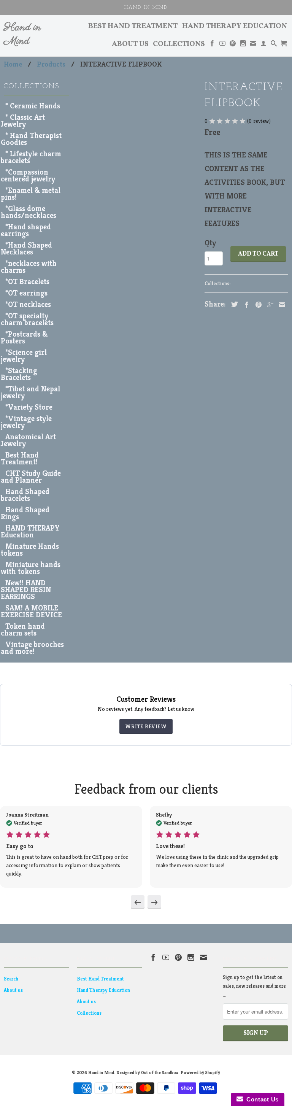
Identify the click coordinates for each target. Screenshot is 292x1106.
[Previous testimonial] (137, 902)
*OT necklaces (28, 304)
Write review (146, 726)
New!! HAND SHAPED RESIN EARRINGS (26, 589)
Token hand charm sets (23, 629)
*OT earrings (26, 293)
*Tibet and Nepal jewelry (30, 392)
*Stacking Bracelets (19, 374)
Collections (179, 45)
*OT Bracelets (27, 281)
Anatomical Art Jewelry (28, 440)
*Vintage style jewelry (26, 422)
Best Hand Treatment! (20, 458)
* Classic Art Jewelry (23, 121)
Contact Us (261, 1099)
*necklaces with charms (29, 267)
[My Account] (263, 44)
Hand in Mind (22, 34)
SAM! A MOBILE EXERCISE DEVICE (31, 611)
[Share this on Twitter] (232, 304)
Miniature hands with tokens (30, 568)
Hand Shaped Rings (25, 513)
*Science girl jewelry (24, 356)
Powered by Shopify (200, 1072)
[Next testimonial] (154, 902)
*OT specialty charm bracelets (27, 319)
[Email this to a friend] (280, 305)
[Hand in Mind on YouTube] (222, 44)
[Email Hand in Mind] (253, 44)
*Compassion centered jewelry (28, 175)
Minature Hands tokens (30, 550)
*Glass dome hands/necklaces (28, 212)
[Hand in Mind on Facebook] (212, 44)
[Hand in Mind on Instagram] (243, 44)
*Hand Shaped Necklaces (26, 248)
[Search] (274, 44)
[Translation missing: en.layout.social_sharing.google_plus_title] (268, 305)
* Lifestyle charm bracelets (31, 157)
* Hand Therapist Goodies (31, 139)
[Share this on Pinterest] (257, 305)
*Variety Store (28, 407)
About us (130, 45)
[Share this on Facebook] (245, 305)
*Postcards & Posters (24, 337)
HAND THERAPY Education (30, 531)
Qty (210, 243)
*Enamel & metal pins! (30, 194)
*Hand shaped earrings (26, 230)
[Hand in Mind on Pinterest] (233, 44)
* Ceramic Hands (32, 106)
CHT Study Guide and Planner (31, 477)
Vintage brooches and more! (32, 648)
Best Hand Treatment (133, 27)
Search (11, 979)
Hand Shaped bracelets (25, 495)
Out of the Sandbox (159, 1072)
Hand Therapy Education (234, 27)
